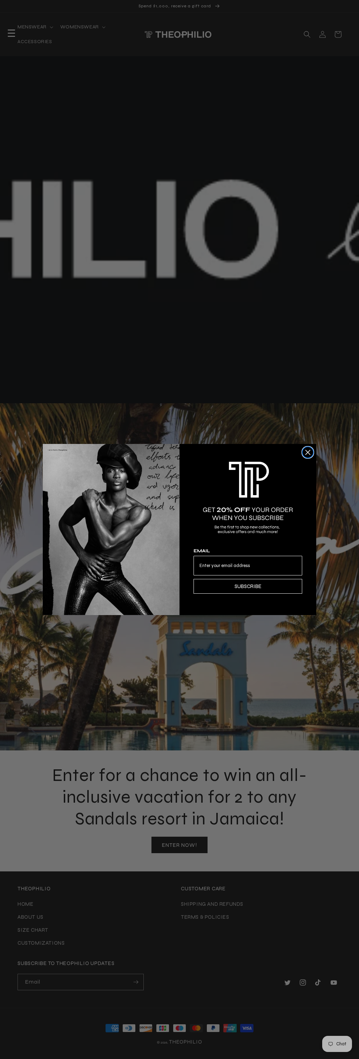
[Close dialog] (307, 452)
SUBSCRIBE (248, 586)
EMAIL (202, 551)
